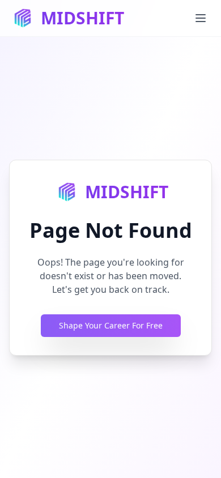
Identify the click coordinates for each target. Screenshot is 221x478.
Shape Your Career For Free (111, 325)
